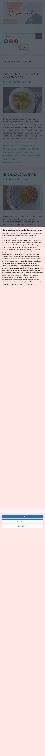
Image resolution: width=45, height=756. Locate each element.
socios (18, 233)
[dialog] (22, 491)
